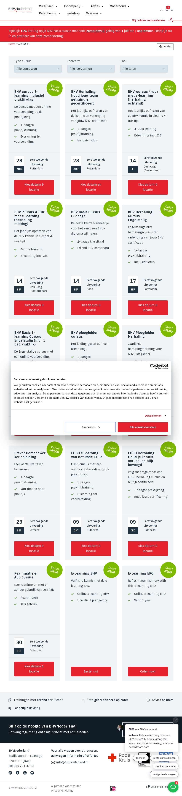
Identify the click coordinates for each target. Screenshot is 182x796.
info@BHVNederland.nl (72, 762)
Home (12, 43)
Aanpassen (88, 426)
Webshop (73, 13)
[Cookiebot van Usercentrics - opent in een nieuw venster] (152, 366)
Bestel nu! (91, 671)
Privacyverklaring (62, 790)
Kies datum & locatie (34, 187)
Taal (123, 61)
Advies (95, 6)
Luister (167, 46)
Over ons (92, 13)
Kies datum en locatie (91, 187)
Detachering (48, 13)
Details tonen (153, 415)
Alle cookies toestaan (143, 426)
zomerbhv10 (95, 31)
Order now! (147, 671)
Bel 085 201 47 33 (21, 766)
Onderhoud (118, 6)
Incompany (72, 6)
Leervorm (74, 61)
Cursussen (46, 6)
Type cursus (22, 61)
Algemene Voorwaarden (66, 786)
